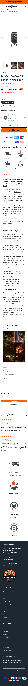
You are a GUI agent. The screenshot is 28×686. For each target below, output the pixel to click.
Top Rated (5, 631)
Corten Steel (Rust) (8, 105)
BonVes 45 (14, 273)
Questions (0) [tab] (20, 410)
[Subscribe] (23, 667)
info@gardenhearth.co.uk (14, 548)
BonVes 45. (10, 223)
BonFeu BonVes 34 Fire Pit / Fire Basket (10, 11)
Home (2, 9)
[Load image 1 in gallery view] (7, 65)
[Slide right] (26, 37)
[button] (2, 6)
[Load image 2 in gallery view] (14, 65)
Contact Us (5, 617)
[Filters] (6, 414)
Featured (5, 634)
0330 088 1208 (12, 550)
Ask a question (14, 404)
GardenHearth (16, 682)
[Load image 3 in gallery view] (21, 65)
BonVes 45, (17, 192)
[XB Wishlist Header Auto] (22, 6)
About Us (5, 614)
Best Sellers (6, 628)
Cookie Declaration (7, 604)
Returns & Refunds (7, 595)
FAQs (4, 598)
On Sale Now (6, 637)
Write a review (14, 401)
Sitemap (5, 611)
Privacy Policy (6, 601)
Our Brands (6, 641)
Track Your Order (7, 650)
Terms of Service (7, 608)
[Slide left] (2, 37)
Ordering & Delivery (8, 591)
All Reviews (6, 647)
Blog (4, 644)
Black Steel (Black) (8, 102)
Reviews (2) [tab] (7, 410)
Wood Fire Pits (9, 9)
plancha (18, 301)
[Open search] (2, 414)
